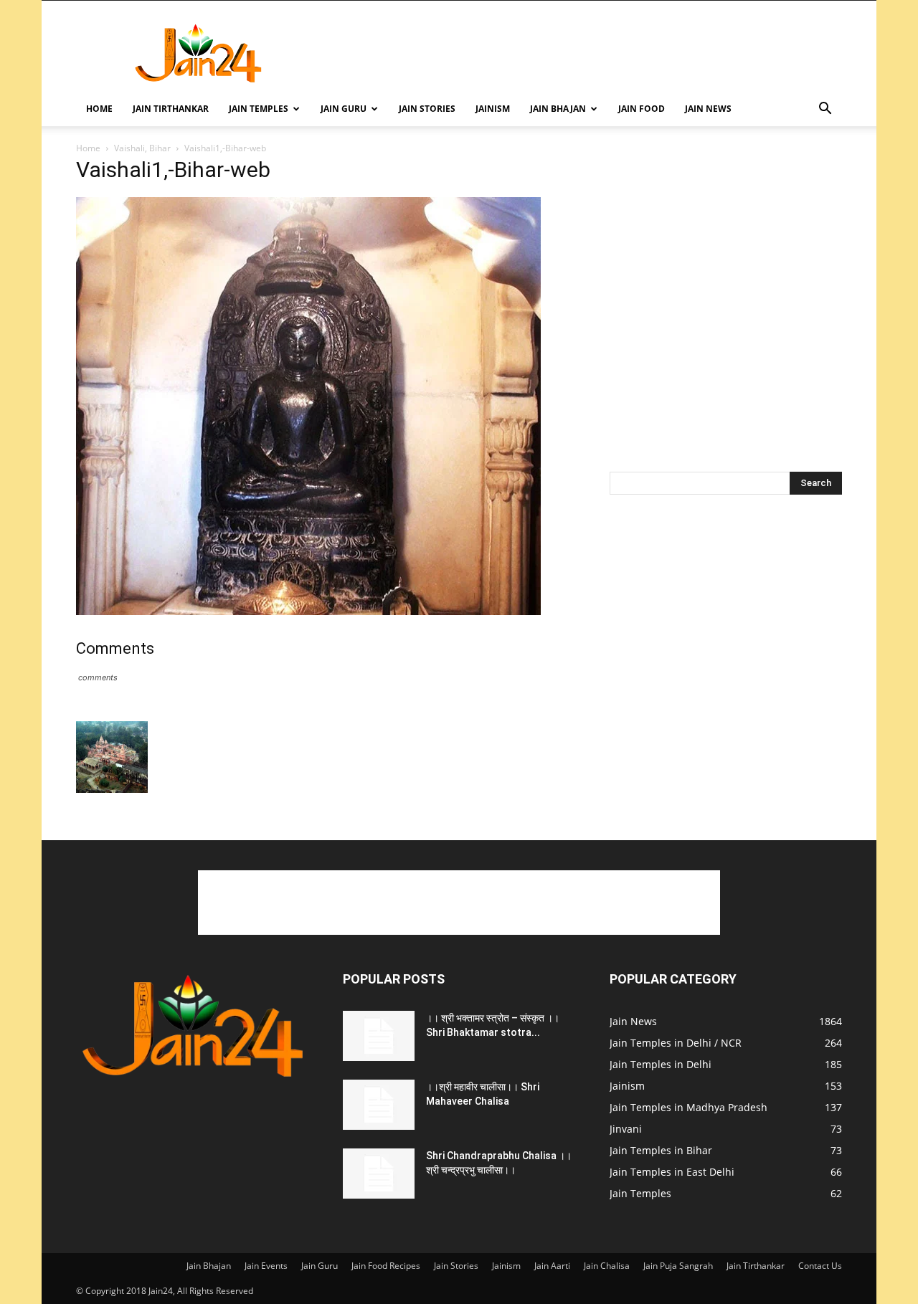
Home (99, 109)
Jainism (492, 109)
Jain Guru (343, 109)
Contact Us (820, 1266)
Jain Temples (258, 109)
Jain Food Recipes (385, 1266)
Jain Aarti (552, 1266)
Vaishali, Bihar (142, 148)
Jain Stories (427, 109)
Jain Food (641, 109)
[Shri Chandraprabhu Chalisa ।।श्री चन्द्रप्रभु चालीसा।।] (379, 1173)
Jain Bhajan (558, 109)
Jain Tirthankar (171, 109)
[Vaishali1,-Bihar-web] (308, 611)
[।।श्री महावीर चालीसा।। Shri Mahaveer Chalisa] (379, 1105)
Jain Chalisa (607, 1266)
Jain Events (266, 1266)
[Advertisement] (581, 53)
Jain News (708, 109)
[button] (825, 110)
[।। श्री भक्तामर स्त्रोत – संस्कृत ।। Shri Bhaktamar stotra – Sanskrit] (379, 1036)
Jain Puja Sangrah (678, 1266)
